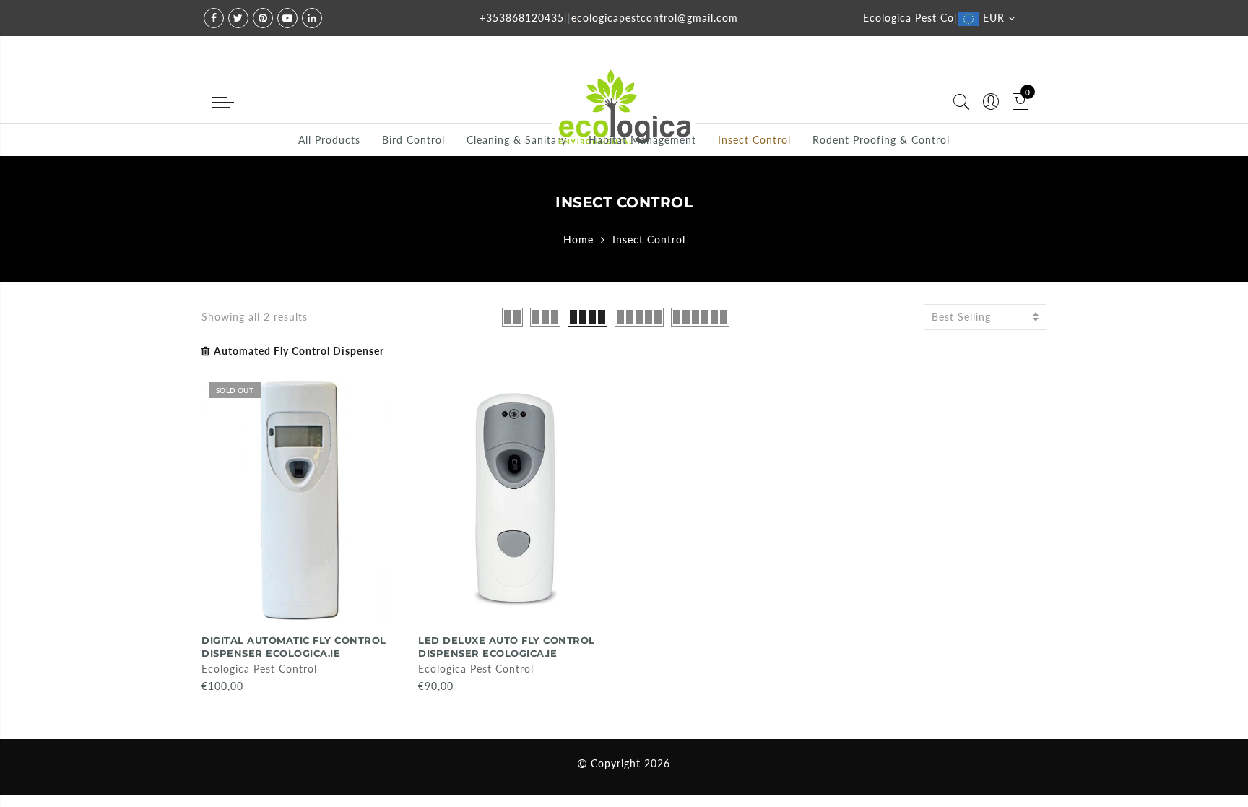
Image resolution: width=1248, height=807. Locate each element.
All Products (329, 140)
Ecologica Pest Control (259, 669)
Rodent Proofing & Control (881, 140)
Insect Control (754, 140)
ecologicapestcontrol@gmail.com (654, 18)
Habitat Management (642, 140)
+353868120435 (522, 18)
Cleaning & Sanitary (517, 140)
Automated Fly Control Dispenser (299, 351)
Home (578, 239)
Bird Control (413, 140)
